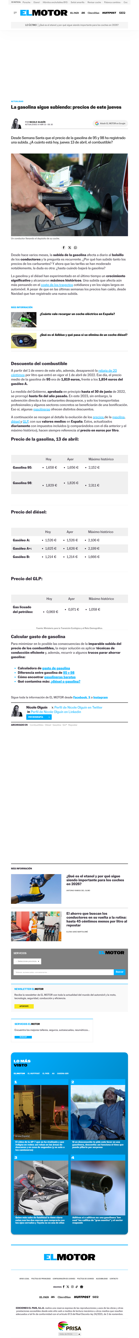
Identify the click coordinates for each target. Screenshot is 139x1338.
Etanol (37, 2)
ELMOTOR (19, 1073)
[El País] (74, 13)
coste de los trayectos (57, 285)
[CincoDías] (94, 13)
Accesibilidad (102, 1279)
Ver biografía (35, 717)
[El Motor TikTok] (77, 1287)
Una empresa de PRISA (69, 1326)
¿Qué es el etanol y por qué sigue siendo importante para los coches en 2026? (95, 880)
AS (53, 1073)
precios (98, 417)
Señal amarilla (78, 2)
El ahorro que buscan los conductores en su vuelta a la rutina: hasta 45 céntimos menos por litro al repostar (96, 919)
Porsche (27, 2)
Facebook (80, 697)
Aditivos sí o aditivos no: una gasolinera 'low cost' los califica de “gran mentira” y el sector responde (97, 1220)
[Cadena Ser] (122, 13)
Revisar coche (95, 2)
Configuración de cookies (64, 1279)
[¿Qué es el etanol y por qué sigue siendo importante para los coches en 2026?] (36, 889)
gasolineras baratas (60, 677)
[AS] (83, 13)
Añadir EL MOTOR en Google (112, 123)
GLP (25, 421)
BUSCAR (23, 1037)
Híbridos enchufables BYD (55, 2)
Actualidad (17, 101)
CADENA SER (62, 1073)
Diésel (48, 725)
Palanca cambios (112, 2)
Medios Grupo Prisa (69, 1334)
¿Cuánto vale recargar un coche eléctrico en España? (77, 314)
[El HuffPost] (109, 13)
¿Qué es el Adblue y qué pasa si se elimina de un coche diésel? (83, 335)
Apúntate (24, 1006)
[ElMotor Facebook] (63, 1287)
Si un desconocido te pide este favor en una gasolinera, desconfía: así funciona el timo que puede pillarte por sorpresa (98, 1145)
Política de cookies (85, 1279)
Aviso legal (24, 1279)
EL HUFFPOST (34, 1073)
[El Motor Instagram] (72, 1287)
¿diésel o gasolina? (65, 681)
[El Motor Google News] (81, 1287)
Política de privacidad (41, 1279)
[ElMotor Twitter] (67, 1287)
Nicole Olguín (37, 122)
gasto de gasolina (56, 668)
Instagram (100, 697)
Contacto (114, 1279)
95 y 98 (68, 673)
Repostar (72, 725)
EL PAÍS (46, 1073)
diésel (16, 421)
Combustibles (36, 725)
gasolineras (41, 409)
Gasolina (57, 725)
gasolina (118, 417)
